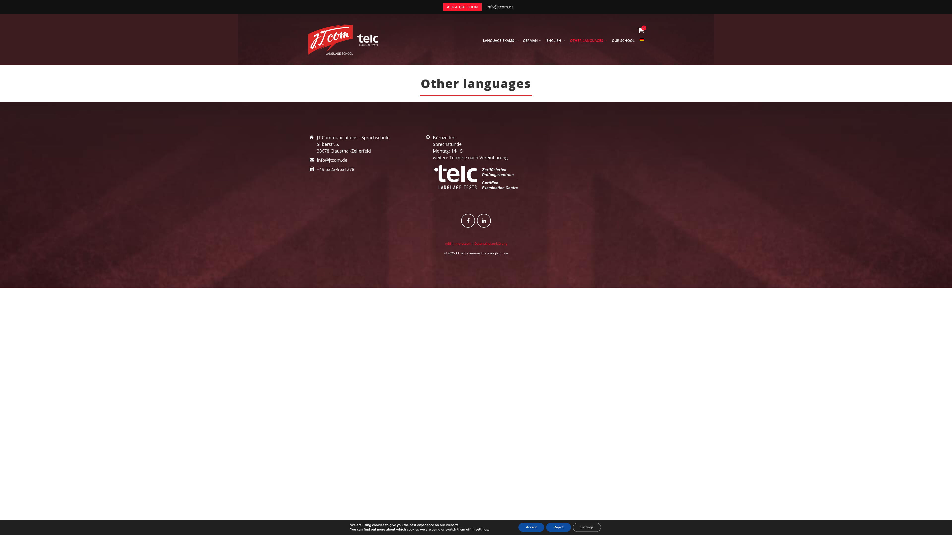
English (553, 40)
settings (482, 529)
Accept (531, 527)
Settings (587, 527)
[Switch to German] (642, 42)
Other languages (586, 40)
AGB (448, 243)
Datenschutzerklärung (491, 243)
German (530, 40)
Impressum (462, 243)
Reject (559, 527)
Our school (623, 40)
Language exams (498, 40)
